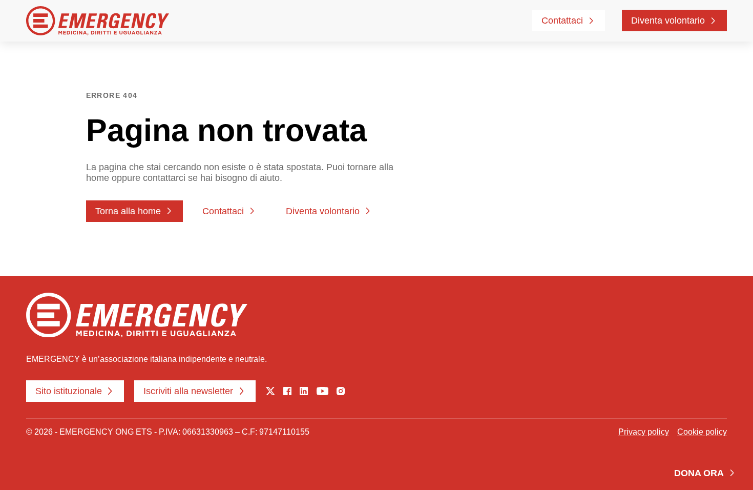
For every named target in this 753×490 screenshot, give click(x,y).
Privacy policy (643, 431)
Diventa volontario (668, 20)
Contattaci (562, 20)
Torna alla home (128, 211)
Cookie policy (702, 431)
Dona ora (699, 473)
